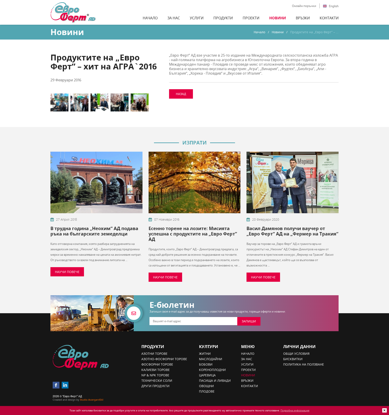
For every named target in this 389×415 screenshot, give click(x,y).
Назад (181, 94)
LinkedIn (65, 385)
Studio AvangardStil (91, 399)
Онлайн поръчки (304, 6)
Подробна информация (294, 410)
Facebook (56, 385)
